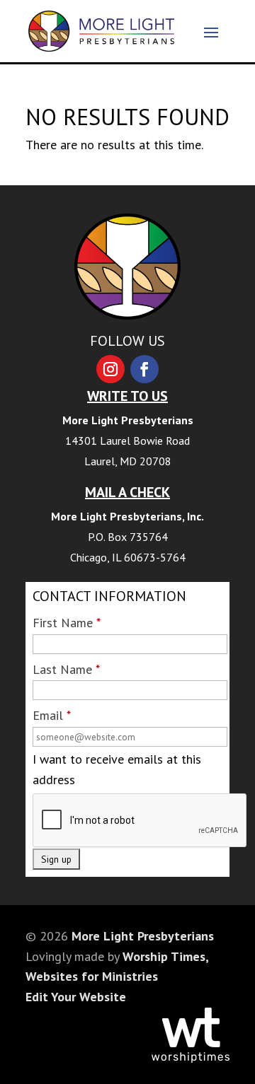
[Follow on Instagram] (110, 369)
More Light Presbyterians (143, 936)
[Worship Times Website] (191, 1058)
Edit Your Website (76, 997)
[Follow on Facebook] (144, 369)
